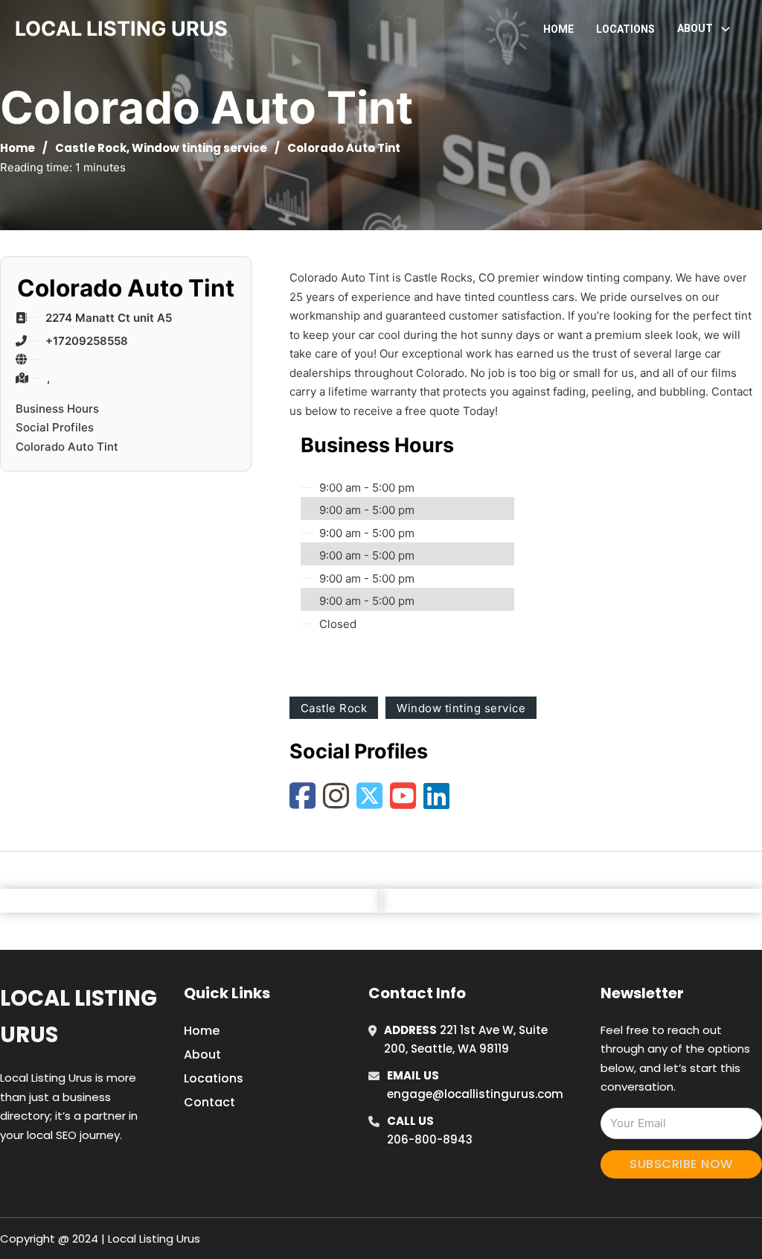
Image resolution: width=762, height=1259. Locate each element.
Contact (209, 1102)
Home (558, 29)
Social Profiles (55, 427)
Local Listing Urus (78, 1016)
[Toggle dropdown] (725, 29)
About (202, 1054)
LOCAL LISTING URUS (121, 28)
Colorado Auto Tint (67, 447)
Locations (625, 29)
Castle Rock (91, 148)
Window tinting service (199, 148)
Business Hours (57, 409)
